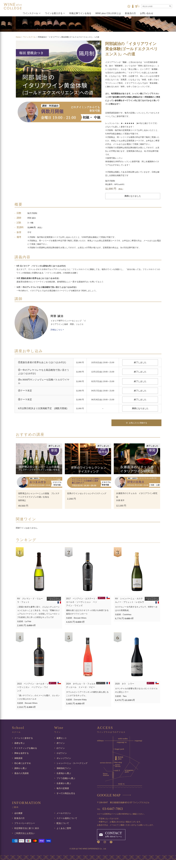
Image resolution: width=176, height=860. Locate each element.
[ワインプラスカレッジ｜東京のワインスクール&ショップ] (17, 6)
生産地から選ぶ (64, 773)
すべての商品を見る (66, 793)
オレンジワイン (64, 758)
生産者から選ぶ (64, 783)
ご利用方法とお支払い (24, 833)
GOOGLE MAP (108, 795)
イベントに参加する (23, 738)
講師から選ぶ (20, 768)
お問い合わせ (146, 13)
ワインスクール (30, 13)
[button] (136, 423)
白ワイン (61, 748)
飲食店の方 (130, 13)
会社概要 (18, 813)
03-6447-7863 (110, 809)
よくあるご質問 (64, 828)
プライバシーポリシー (24, 823)
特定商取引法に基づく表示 (26, 828)
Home (18, 37)
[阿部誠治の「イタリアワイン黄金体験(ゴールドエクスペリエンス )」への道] (58, 83)
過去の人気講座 (21, 773)
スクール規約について (67, 818)
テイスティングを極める (25, 748)
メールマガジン (64, 813)
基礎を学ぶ (19, 743)
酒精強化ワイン (64, 768)
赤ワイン (61, 743)
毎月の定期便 (63, 788)
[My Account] (132, 6)
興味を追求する (21, 753)
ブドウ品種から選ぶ (66, 778)
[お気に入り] (128, 6)
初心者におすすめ (22, 763)
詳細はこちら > (57, 329)
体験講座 (18, 758)
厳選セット (62, 738)
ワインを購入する (53, 13)
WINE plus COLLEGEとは (108, 13)
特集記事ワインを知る (80, 13)
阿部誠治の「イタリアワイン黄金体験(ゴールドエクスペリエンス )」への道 (131, 48)
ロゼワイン (62, 753)
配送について (63, 823)
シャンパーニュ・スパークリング (72, 763)
